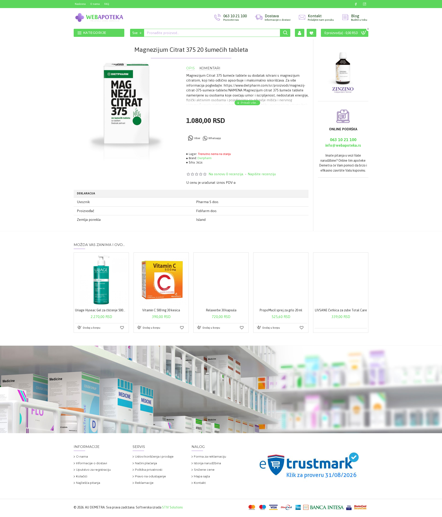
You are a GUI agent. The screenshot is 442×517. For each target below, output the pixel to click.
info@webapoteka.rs (343, 145)
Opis (190, 68)
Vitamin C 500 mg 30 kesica (161, 310)
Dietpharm (205, 158)
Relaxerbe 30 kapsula (221, 310)
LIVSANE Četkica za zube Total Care (341, 310)
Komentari (209, 68)
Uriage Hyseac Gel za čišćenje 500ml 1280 (101, 310)
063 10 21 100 (343, 139)
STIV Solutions (172, 507)
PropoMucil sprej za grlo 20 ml (280, 310)
